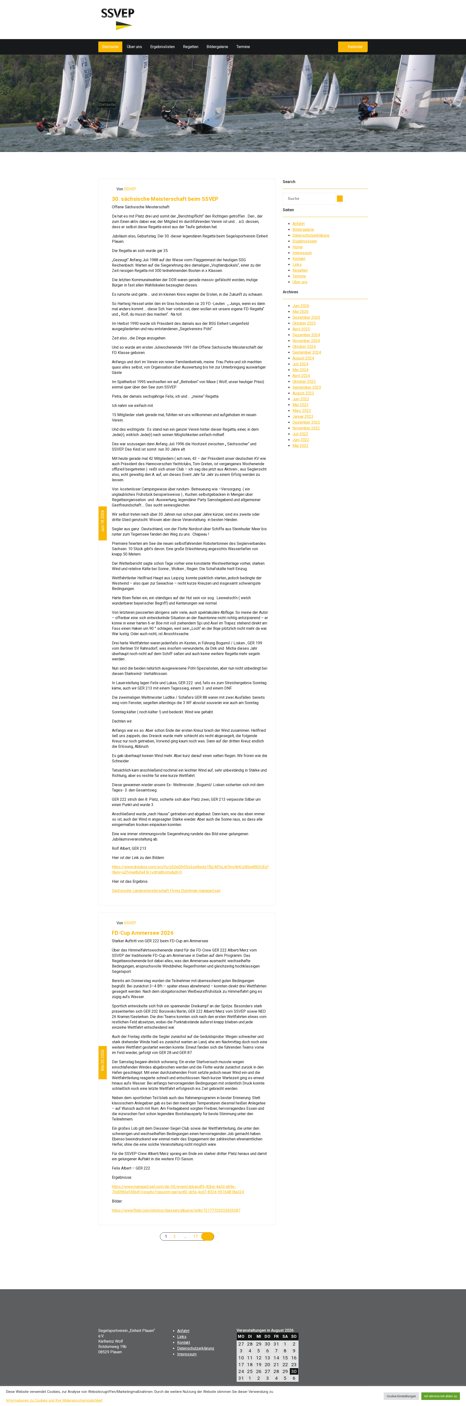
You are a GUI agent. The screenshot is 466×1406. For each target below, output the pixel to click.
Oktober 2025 (304, 323)
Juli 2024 (300, 364)
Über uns (134, 46)
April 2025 (301, 329)
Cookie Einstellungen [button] (401, 1396)
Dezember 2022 (306, 422)
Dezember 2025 (306, 317)
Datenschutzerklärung (310, 235)
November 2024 (306, 340)
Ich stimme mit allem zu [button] (440, 1396)
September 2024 (306, 352)
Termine (243, 46)
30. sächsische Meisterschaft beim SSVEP (165, 199)
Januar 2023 (302, 416)
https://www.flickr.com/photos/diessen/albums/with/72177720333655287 (176, 1210)
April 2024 (301, 375)
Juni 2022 (300, 440)
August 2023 (303, 393)
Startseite (110, 46)
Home (297, 247)
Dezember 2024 (306, 335)
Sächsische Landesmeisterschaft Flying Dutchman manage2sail (166, 890)
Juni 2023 (300, 399)
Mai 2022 (300, 445)
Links (297, 264)
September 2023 (306, 387)
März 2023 (301, 410)
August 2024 (303, 358)
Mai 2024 (300, 370)
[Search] (340, 198)
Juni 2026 (300, 305)
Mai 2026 (300, 311)
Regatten (190, 46)
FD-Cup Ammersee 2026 (143, 933)
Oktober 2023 (304, 381)
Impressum (302, 253)
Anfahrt (298, 223)
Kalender (355, 46)
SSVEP (130, 189)
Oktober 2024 (304, 346)
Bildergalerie (217, 46)
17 (195, 1236)
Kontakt (298, 258)
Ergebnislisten (162, 46)
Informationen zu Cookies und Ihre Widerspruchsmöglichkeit (54, 1400)
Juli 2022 (300, 434)
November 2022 (306, 428)
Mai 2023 (300, 405)
